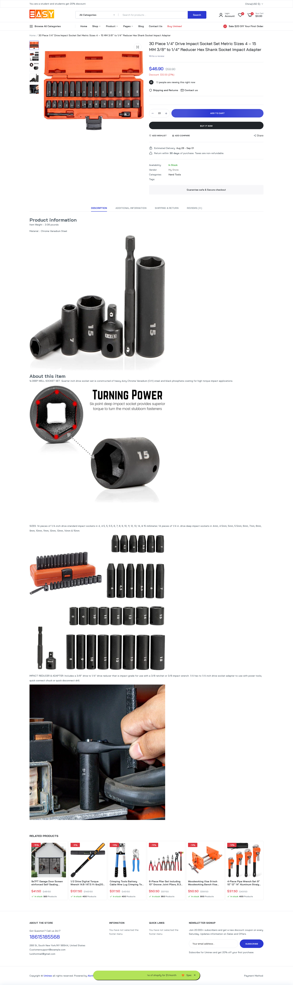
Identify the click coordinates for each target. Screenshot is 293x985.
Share (260, 135)
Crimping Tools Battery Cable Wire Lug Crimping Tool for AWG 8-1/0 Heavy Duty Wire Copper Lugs (127, 883)
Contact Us (155, 26)
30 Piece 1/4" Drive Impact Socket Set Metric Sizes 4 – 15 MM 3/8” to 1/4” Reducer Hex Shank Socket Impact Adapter (205, 46)
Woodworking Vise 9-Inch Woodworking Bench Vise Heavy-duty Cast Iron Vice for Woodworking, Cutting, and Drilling (203, 883)
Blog (141, 26)
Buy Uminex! (174, 26)
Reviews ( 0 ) (194, 208)
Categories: (155, 174)
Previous (29, 871)
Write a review (156, 56)
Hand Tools (175, 174)
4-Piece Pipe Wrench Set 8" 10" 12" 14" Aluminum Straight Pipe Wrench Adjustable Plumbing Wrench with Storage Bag (244, 883)
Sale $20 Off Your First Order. (246, 26)
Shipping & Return (166, 208)
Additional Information (130, 208)
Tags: (152, 179)
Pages (127, 26)
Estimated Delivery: (164, 148)
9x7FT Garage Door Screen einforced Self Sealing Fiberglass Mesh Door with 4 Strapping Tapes (48, 883)
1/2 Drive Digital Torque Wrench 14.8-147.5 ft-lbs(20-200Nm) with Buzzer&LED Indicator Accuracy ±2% (87, 883)
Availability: (155, 165)
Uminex (48, 975)
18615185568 (45, 937)
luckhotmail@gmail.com (42, 953)
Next (263, 871)
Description (99, 208)
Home (83, 26)
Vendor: (153, 169)
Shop (95, 26)
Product (111, 26)
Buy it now (206, 126)
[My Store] (42, 14)
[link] (63, 848)
